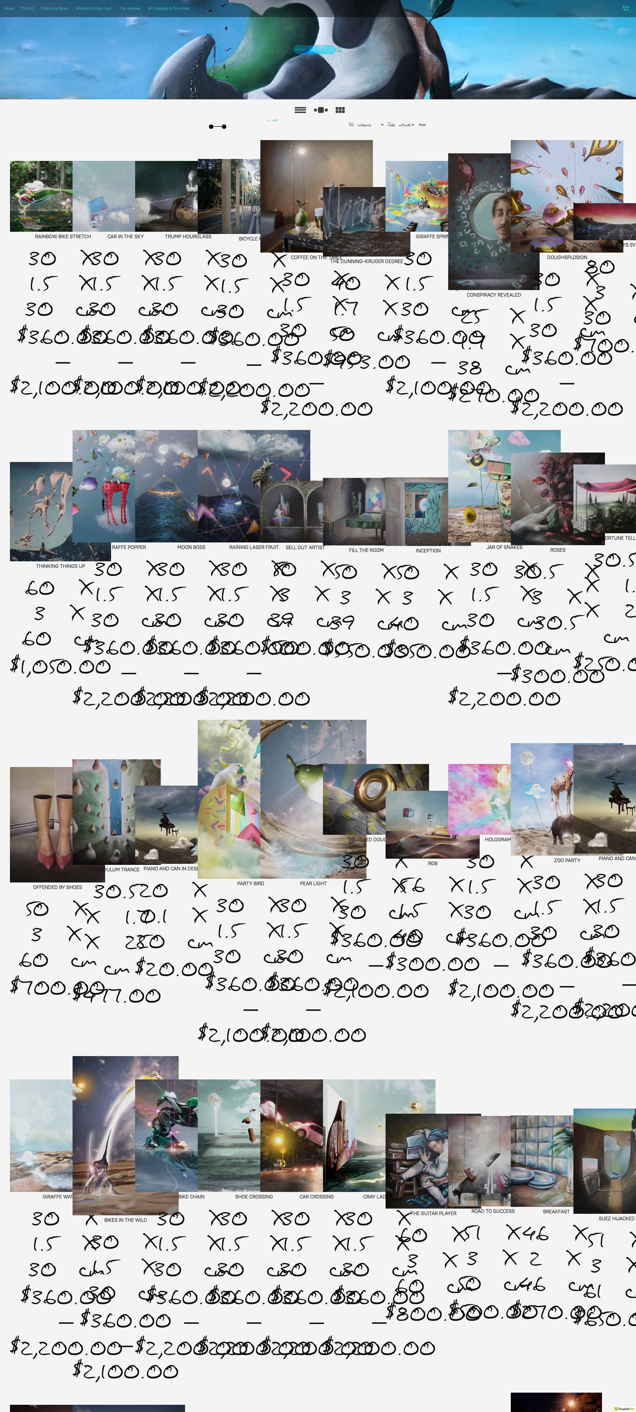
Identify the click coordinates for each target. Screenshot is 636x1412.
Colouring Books (55, 8)
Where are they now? (94, 8)
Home (9, 8)
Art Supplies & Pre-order (169, 8)
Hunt (422, 125)
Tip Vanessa (130, 8)
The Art (27, 8)
